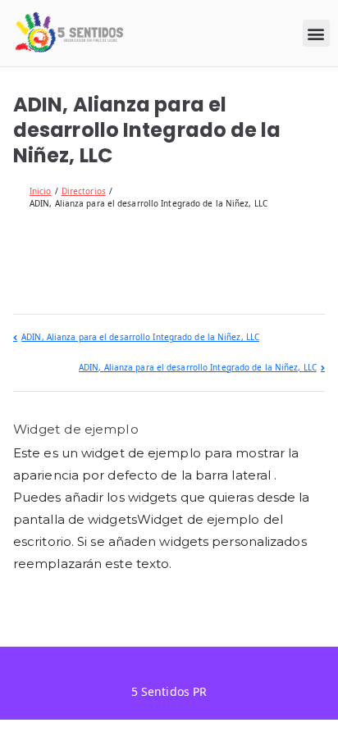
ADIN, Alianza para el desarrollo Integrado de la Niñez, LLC (140, 337)
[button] (316, 33)
